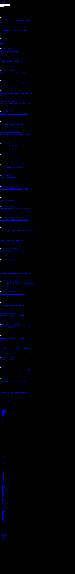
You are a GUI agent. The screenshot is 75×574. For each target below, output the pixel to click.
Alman (3, 409)
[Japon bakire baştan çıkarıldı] (5, 197)
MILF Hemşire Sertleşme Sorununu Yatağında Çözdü (15, 359)
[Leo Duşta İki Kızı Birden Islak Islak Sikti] (7, 302)
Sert (3, 488)
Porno (2, 2)
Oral (3, 467)
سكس (3, 521)
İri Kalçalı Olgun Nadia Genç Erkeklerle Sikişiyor (14, 157)
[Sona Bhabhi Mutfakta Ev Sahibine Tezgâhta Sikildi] (9, 206)
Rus (3, 484)
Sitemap (3, 538)
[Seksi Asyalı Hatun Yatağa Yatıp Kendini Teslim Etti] (9, 259)
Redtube (3, 481)
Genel (3, 437)
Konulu (3, 11)
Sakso (3, 485)
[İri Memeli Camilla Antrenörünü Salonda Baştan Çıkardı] (10, 367)
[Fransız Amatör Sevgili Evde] (5, 175)
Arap (3, 414)
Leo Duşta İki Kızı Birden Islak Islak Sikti (12, 305)
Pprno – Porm (4, 479)
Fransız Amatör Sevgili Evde (8, 177)
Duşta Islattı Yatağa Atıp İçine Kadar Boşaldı (12, 294)
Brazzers (3, 420)
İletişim (3, 531)
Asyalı (3, 415)
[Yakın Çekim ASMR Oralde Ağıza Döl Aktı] (8, 143)
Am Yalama (4, 410)
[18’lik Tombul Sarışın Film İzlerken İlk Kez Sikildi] (9, 346)
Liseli (3, 458)
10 (3, 400)
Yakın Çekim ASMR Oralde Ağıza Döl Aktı (12, 145)
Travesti (3, 500)
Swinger (3, 495)
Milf (3, 462)
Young (3, 517)
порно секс (4, 520)
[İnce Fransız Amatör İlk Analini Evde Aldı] (8, 164)
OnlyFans (4, 466)
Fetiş (3, 430)
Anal (3, 413)
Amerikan (4, 412)
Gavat (3, 433)
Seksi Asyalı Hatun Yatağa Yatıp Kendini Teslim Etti (14, 262)
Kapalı (3, 451)
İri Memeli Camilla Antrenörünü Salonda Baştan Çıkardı (16, 370)
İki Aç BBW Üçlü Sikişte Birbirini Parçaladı (12, 381)
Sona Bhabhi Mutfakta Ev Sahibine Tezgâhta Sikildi (14, 208)
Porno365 (4, 476)
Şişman (3, 492)
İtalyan (3, 449)
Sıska (3, 493)
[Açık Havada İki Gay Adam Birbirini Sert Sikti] (8, 390)
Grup (3, 439)
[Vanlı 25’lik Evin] (3, 38)
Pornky (3, 472)
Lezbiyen (3, 457)
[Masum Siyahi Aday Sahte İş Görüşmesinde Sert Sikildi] (10, 132)
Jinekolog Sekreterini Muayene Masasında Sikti (13, 240)
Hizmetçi (3, 444)
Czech (3, 423)
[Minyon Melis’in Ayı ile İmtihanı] (6, 48)
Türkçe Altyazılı (5, 10)
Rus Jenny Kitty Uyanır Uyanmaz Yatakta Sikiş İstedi (15, 103)
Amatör (3, 411)
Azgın (3, 416)
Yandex (3, 512)
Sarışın (3, 486)
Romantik (4, 483)
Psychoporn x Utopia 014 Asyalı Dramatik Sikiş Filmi (15, 273)
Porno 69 (3, 474)
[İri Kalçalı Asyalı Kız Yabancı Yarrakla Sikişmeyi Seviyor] (10, 281)
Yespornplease (4, 516)
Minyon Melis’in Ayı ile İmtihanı (9, 51)
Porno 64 (3, 473)
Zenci (3, 519)
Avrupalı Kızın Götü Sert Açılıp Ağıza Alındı (12, 124)
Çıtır (3, 422)
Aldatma (3, 408)
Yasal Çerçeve (4, 536)
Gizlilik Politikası (5, 532)
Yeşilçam (3, 515)
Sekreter (3, 487)
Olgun (3, 465)
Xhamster (4, 508)
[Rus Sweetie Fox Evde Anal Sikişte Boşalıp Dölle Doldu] (10, 80)
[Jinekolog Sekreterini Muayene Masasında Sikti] (8, 238)
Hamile (3, 440)
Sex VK (3, 491)
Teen (3, 497)
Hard (3, 441)
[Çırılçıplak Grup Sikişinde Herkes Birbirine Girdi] (9, 335)
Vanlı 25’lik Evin (4, 40)
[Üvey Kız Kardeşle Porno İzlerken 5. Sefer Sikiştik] (9, 59)
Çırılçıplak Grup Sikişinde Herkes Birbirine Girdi (14, 338)
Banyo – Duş (4, 418)
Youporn (3, 518)
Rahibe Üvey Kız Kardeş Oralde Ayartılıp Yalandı (14, 114)
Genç (3, 436)
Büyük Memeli (4, 421)
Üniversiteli (4, 504)
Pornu (3, 477)
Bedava (3, 419)
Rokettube (4, 482)
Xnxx (3, 509)
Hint (3, 443)
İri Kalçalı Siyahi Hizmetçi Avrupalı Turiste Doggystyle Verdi (17, 230)
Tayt (3, 496)
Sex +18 (3, 490)
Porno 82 (3, 475)
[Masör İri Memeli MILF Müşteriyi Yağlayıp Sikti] (9, 186)
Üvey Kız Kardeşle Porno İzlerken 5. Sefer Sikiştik (14, 61)
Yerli (3, 514)
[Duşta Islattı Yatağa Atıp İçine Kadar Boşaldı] (8, 291)
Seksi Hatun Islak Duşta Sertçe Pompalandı (12, 315)
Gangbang (4, 432)
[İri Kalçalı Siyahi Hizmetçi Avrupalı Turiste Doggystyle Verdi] (11, 227)
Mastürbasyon (4, 460)
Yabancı (3, 511)
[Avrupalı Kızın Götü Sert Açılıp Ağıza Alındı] (8, 121)
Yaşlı (3, 513)
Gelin (3, 435)
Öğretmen (4, 464)
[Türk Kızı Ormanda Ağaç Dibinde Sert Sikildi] (8, 70)
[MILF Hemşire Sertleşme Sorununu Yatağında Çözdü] (9, 357)
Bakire (3, 417)
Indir (3, 447)
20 (4, 400)
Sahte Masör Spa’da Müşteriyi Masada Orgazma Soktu (15, 327)
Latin (3, 456)
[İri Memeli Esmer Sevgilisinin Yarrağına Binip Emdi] (9, 17)
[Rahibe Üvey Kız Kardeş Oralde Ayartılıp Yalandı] (9, 111)
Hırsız (3, 445)
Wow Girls (4, 507)
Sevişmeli (4, 489)
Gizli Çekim (4, 438)
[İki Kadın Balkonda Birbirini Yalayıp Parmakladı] (9, 217)
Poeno (3, 468)
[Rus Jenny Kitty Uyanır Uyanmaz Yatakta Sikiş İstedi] (9, 101)
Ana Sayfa (4, 8)
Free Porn (4, 13)
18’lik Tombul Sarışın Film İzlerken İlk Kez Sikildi (14, 348)
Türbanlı (3, 501)
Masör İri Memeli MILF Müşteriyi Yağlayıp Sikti (14, 189)
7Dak (3, 405)
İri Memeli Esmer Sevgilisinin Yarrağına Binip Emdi (15, 20)
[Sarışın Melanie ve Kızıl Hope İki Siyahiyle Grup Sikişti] (10, 90)
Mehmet (1, 22)
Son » (8, 400)
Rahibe (3, 480)
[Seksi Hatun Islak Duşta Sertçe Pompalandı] (8, 313)
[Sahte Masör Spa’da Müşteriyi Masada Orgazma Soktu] (10, 324)
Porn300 (3, 470)
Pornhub (3, 471)
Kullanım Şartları (5, 533)
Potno (3, 478)
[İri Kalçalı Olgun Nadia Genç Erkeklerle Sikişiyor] (9, 154)
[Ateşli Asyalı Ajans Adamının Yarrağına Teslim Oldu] (9, 248)
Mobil (3, 463)
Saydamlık (4, 535)
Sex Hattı (3, 537)
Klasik (3, 453)
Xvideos (3, 510)
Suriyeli (3, 494)
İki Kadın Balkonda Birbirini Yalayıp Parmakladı (14, 220)
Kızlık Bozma (4, 452)
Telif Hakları (4, 534)
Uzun (3, 506)
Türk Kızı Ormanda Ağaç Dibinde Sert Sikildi (13, 72)
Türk (3, 9)
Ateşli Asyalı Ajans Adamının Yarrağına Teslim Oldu (15, 251)
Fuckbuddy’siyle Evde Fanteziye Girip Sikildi (13, 30)
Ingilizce (3, 448)
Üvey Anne (4, 505)
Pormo (3, 469)
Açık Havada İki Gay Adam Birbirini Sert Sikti (13, 392)
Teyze (3, 498)
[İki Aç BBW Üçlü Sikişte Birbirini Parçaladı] (8, 378)
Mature (3, 461)
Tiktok (3, 499)
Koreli (3, 455)
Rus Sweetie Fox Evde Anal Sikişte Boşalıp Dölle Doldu (15, 83)
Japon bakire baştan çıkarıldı (8, 200)
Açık (3, 406)
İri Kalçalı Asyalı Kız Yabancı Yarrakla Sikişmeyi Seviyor (16, 283)
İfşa (2, 446)
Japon (3, 450)
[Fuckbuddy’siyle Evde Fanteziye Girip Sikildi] (8, 28)
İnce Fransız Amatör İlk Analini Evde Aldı (12, 167)
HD (3, 12)
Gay (3, 434)
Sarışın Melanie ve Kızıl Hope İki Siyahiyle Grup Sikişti (16, 93)
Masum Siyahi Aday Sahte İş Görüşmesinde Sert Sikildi (15, 134)
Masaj (3, 459)
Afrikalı (3, 407)
